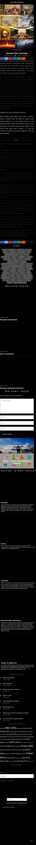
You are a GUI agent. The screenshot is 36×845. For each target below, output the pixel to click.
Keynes (23, 261)
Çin (26, 758)
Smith (19, 278)
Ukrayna (10, 758)
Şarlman (11, 275)
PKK (3, 746)
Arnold (28, 250)
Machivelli (21, 268)
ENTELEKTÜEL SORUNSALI (11, 620)
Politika (10, 746)
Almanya (20, 728)
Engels (14, 257)
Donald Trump (27, 734)
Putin (18, 746)
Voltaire (27, 280)
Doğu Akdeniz (5, 736)
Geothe (29, 257)
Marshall (13, 271)
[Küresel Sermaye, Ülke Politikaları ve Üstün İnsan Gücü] (17, 445)
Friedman (22, 257)
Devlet (20, 734)
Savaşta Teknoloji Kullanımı (12, 388)
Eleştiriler (4, 502)
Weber (10, 282)
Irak (7, 739)
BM (4, 734)
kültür (16, 139)
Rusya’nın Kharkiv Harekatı (11, 701)
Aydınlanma (21, 252)
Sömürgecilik (27, 278)
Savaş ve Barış (26, 275)
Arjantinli (20, 250)
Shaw (13, 278)
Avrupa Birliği (14, 731)
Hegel (21, 259)
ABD (10, 727)
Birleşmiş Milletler (11, 254)
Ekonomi (15, 736)
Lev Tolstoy (5, 268)
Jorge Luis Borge (13, 261)
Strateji (20, 749)
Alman (5, 250)
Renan (29, 273)
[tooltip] (2, 58)
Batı (29, 252)
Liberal (13, 268)
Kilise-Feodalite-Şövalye (10, 264)
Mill (28, 271)
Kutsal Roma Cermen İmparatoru (13, 266)
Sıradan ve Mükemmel (9, 663)
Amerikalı (12, 250)
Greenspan (7, 259)
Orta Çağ (14, 273)
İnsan (11, 761)
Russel (4, 275)
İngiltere (4, 761)
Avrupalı (13, 252)
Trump (22, 753)
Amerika (28, 728)
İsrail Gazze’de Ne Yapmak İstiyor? (13, 718)
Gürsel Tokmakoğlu (23, 55)
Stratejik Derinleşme (8, 320)
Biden (22, 731)
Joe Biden (14, 739)
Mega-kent (21, 271)
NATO (14, 742)
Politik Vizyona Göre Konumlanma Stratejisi (16, 713)
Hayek (15, 259)
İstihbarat (30, 761)
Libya (6, 742)
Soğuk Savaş (12, 749)
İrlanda (27, 259)
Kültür (17, 51)
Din (21, 254)
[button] (32, 776)
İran (16, 761)
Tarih (13, 280)
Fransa (22, 736)
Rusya (27, 746)
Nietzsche (6, 273)
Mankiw (29, 268)
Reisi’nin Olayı (7, 695)
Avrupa (6, 252)
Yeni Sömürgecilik (20, 282)
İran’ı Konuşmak (7, 354)
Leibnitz (28, 266)
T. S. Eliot (6, 280)
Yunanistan (18, 757)
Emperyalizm (6, 257)
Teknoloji (8, 753)
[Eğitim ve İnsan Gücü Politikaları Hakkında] (17, 461)
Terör (15, 753)
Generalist (4, 581)
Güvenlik (29, 736)
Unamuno (20, 280)
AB (2, 728)
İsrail (23, 761)
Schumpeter (6, 278)
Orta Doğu (30, 742)
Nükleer (23, 742)
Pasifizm (21, 273)
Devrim (3, 544)
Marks (6, 271)
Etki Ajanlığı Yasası (8, 707)
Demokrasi (12, 734)
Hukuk (2, 739)
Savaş (18, 275)
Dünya (26, 254)
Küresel (29, 264)
